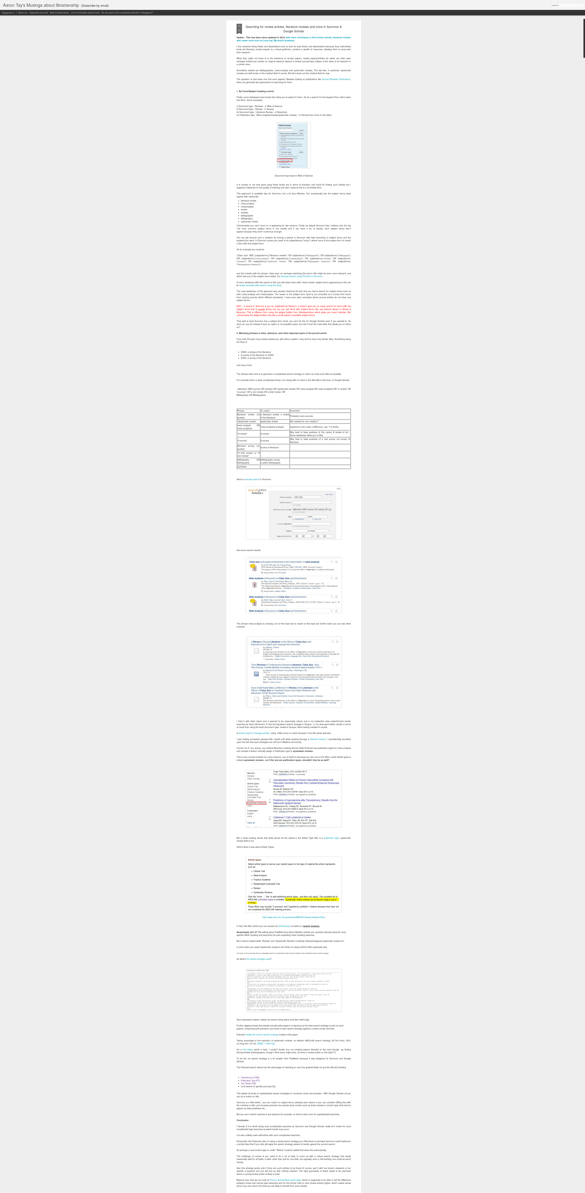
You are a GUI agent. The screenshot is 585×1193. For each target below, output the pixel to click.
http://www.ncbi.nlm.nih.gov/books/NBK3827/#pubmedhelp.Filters (293, 917)
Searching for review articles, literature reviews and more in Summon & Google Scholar (294, 28)
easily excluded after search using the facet (260, 285)
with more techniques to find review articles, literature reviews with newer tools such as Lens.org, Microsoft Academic (294, 39)
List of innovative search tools (85, 12)
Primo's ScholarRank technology (285, 1179)
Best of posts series (59, 12)
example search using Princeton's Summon (301, 276)
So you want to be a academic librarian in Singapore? (127, 12)
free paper (248, 1049)
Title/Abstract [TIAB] (250, 1077)
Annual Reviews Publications (336, 79)
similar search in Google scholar (254, 733)
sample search (252, 479)
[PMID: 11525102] (266, 1043)
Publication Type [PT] (250, 1080)
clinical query (284, 925)
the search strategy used (258, 958)
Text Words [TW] (248, 1083)
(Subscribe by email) (95, 5)
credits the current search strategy (261, 1034)
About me (22, 12)
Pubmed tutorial (317, 739)
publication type (331, 837)
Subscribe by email (39, 12)
